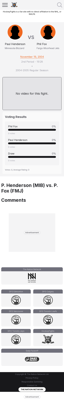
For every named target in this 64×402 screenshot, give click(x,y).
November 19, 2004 (32, 56)
